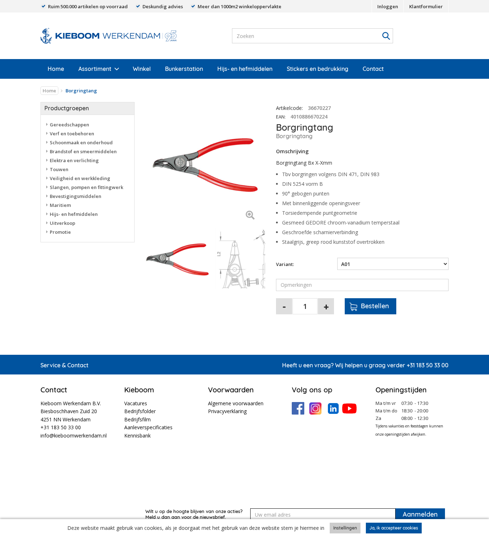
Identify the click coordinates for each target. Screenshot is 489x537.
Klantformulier (426, 6)
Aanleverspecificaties (148, 427)
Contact (373, 68)
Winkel (142, 68)
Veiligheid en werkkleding (80, 178)
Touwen (59, 169)
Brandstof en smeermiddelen (83, 151)
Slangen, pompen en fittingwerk (86, 187)
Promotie (60, 232)
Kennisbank (137, 435)
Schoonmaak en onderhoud (81, 142)
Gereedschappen (69, 124)
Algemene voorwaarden (235, 403)
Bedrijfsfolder (140, 411)
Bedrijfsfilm (137, 419)
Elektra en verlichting (74, 160)
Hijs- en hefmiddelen (244, 68)
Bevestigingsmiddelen (75, 196)
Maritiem (60, 205)
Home (56, 68)
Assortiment (94, 68)
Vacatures (135, 403)
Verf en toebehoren (72, 133)
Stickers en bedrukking (317, 68)
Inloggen (387, 6)
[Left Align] (250, 216)
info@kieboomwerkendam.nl (73, 435)
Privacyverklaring (227, 411)
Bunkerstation (184, 68)
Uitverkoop (62, 223)
